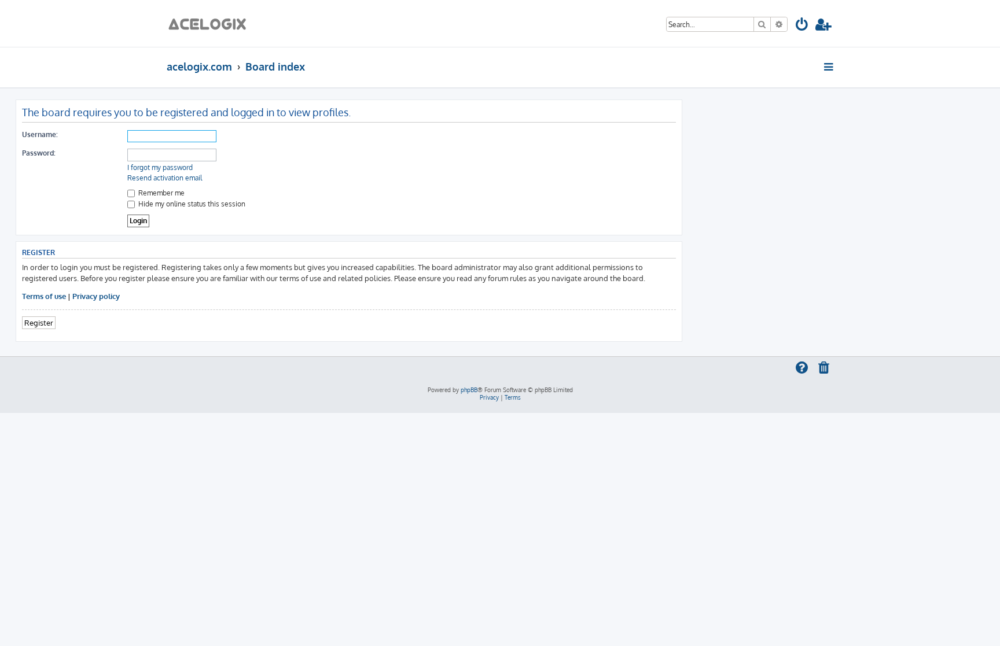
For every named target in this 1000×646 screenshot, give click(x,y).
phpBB (469, 389)
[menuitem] (802, 26)
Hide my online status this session (191, 204)
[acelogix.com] (211, 23)
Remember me (161, 193)
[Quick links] (829, 66)
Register (38, 322)
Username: (40, 134)
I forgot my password (160, 167)
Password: (39, 153)
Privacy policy (96, 296)
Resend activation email (164, 178)
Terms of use (44, 296)
